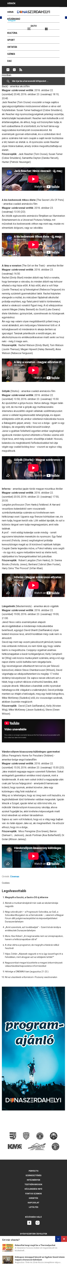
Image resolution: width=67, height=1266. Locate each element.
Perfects (33, 1171)
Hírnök (11, 3)
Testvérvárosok (33, 1184)
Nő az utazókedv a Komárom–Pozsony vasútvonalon (31, 977)
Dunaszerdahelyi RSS (20, 69)
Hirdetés (33, 1198)
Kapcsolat (33, 1203)
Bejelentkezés (58, 27)
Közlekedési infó (33, 1189)
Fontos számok (33, 1194)
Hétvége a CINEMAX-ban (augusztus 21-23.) (26, 971)
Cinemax (14, 876)
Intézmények (33, 1180)
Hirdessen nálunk (18, 10)
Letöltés (33, 1207)
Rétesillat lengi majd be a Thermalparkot (35, 1245)
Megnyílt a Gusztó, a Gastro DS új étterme (26, 897)
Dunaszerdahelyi (8, 69)
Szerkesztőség (33, 1175)
